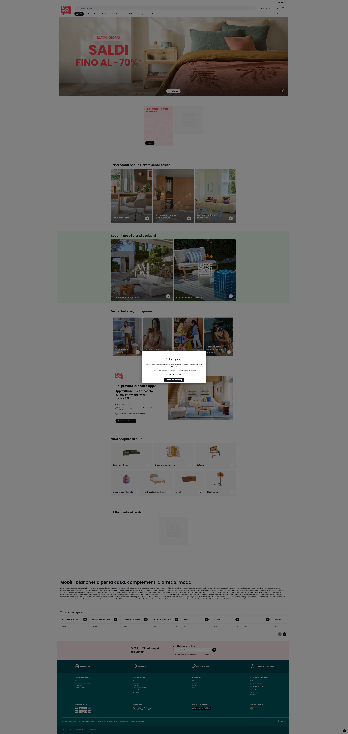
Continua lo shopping (174, 374)
